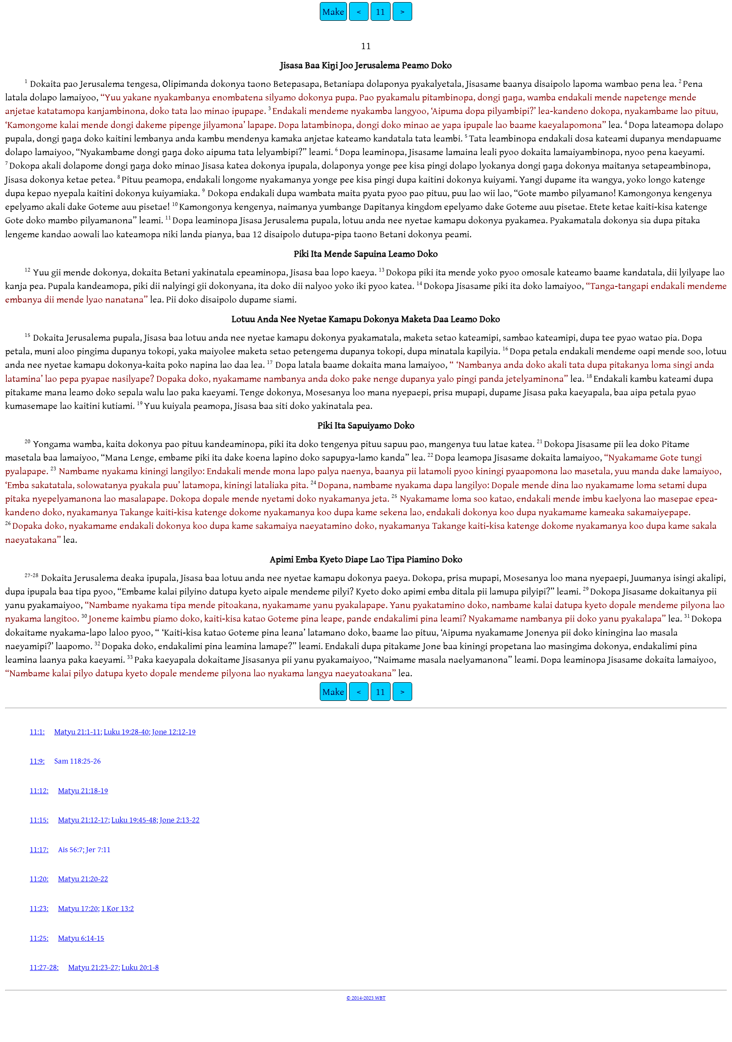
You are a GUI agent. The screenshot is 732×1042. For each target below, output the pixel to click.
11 (380, 11)
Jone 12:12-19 (174, 731)
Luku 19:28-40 (126, 731)
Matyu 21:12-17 (83, 819)
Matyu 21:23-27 (93, 967)
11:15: (39, 819)
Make (333, 11)
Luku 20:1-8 (140, 967)
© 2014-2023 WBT (366, 997)
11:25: (39, 938)
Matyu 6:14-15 (81, 938)
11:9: (37, 761)
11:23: (39, 908)
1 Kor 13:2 (117, 908)
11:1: (37, 731)
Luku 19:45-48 (133, 819)
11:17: (39, 849)
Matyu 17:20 (78, 908)
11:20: (39, 878)
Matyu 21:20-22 (83, 878)
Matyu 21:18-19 (83, 790)
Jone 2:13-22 (180, 819)
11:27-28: (44, 967)
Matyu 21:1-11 (77, 731)
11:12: (39, 790)
